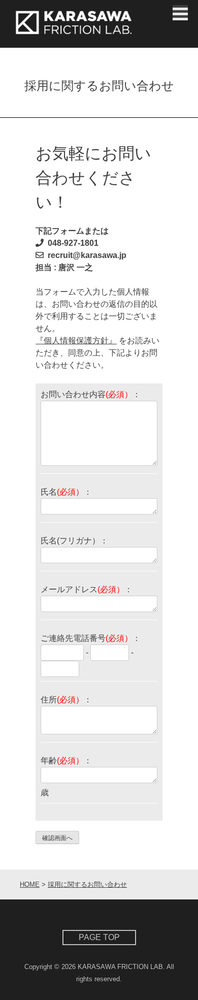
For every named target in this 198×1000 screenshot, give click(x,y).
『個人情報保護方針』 (76, 340)
